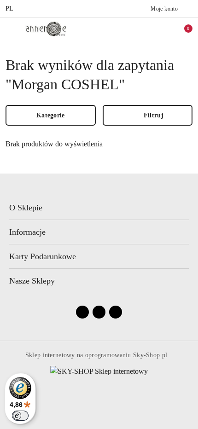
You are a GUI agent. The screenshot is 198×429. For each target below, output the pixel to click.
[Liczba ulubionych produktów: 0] (162, 30)
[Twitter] (115, 312)
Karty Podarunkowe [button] (42, 256)
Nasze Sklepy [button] (32, 280)
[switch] (20, 416)
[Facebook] (82, 312)
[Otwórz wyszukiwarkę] (143, 30)
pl (10, 8)
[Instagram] (99, 312)
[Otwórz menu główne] (11, 29)
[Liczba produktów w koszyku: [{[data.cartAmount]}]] (182, 30)
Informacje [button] (27, 232)
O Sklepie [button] (25, 207)
